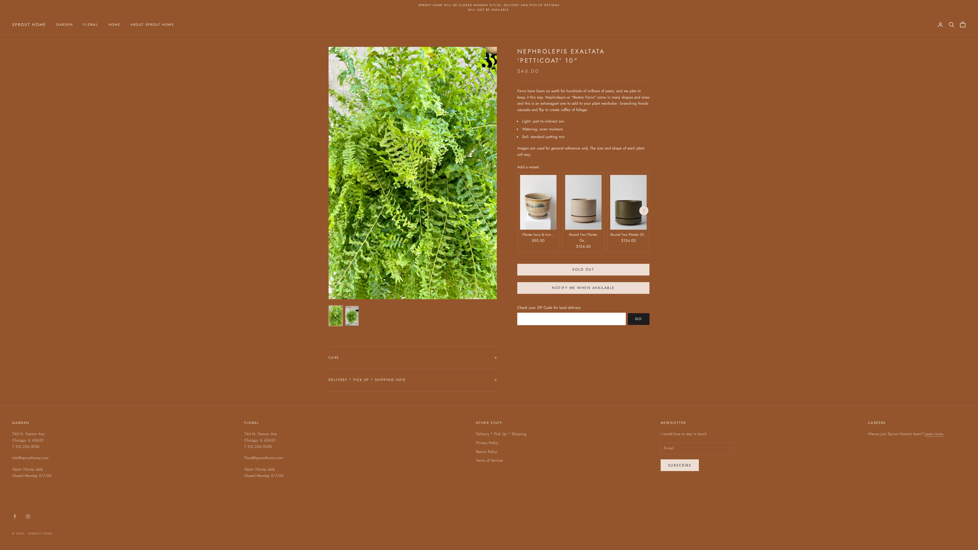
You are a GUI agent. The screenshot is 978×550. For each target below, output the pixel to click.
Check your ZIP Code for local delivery (549, 307)
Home (114, 24)
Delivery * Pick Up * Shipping (501, 434)
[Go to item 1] (336, 315)
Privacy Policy (487, 443)
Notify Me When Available (583, 287)
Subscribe (680, 465)
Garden (64, 24)
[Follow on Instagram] (28, 516)
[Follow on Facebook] (14, 516)
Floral (90, 24)
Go (638, 318)
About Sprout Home (152, 24)
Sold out (583, 269)
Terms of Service (489, 460)
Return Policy (486, 452)
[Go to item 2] (352, 315)
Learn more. (934, 434)
